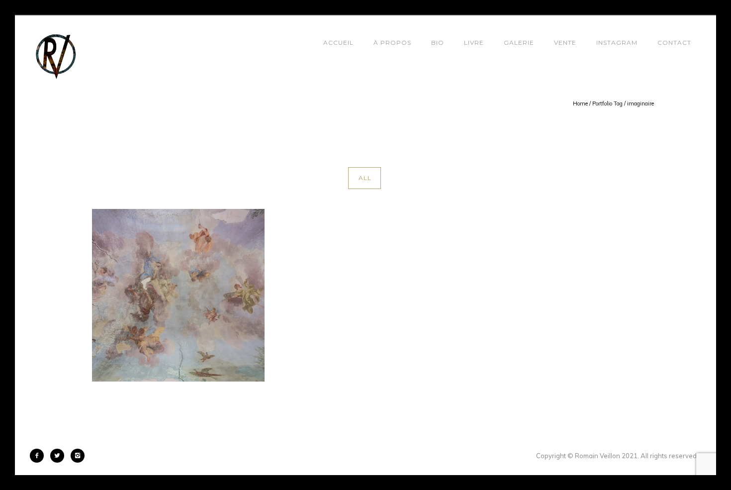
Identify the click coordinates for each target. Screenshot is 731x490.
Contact (674, 42)
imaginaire (640, 103)
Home (580, 103)
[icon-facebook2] (39, 456)
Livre (474, 42)
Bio (437, 42)
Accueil (338, 42)
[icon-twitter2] (59, 456)
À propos (392, 42)
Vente (565, 42)
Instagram (617, 42)
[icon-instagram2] (78, 456)
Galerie (519, 42)
